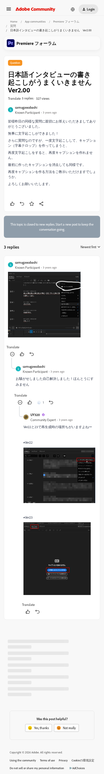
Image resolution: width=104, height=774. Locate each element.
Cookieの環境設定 (83, 760)
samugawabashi (26, 107)
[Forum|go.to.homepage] (35, 9)
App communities (35, 21)
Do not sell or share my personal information (37, 768)
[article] (52, 309)
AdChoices (78, 768)
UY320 (35, 415)
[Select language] (73, 9)
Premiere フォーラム (66, 21)
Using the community (23, 760)
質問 (13, 26)
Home (13, 21)
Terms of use (47, 760)
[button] (9, 10)
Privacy (63, 760)
